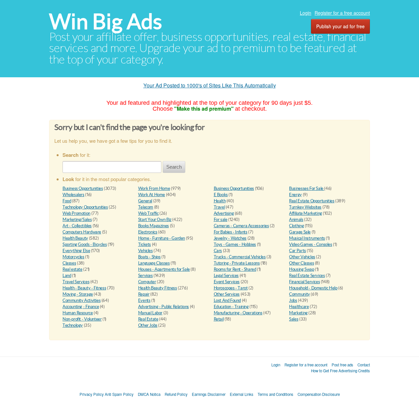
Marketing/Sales (77, 219)
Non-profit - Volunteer (82, 319)
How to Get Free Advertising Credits (340, 370)
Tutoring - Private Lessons (237, 263)
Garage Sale (300, 232)
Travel (219, 207)
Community (299, 294)
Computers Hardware (82, 232)
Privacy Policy (92, 394)
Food (67, 200)
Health (220, 200)
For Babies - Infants (230, 232)
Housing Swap (301, 269)
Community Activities (81, 300)
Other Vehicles (302, 256)
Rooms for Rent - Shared (235, 269)
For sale (221, 219)
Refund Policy (176, 394)
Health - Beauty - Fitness (84, 288)
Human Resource (78, 312)
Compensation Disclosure (319, 394)
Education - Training (231, 306)
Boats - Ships (149, 256)
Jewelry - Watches (230, 238)
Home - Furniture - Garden (161, 238)
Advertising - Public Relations (163, 306)
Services (145, 275)
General (145, 200)
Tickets (144, 244)
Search (174, 167)
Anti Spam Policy (119, 394)
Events (144, 300)
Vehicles (145, 250)
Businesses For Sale (306, 188)
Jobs (293, 300)
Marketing (298, 312)
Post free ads (342, 364)
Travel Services (76, 281)
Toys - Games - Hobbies (235, 244)
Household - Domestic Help (313, 288)
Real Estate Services (307, 275)
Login (305, 12)
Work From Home (154, 188)
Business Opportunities (83, 188)
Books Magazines (153, 225)
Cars (218, 250)
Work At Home (151, 194)
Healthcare (299, 306)
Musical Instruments (307, 238)
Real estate (72, 269)
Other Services (227, 294)
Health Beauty (75, 238)
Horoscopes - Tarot (231, 288)
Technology (73, 325)
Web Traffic (148, 213)
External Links (241, 394)
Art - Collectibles (77, 225)
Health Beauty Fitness (157, 288)
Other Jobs (147, 325)
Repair (144, 294)
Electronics (147, 232)
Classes (69, 263)
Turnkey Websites (305, 207)
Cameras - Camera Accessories (241, 225)
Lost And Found (227, 300)
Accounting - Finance (81, 306)
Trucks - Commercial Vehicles (240, 256)
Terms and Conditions (275, 394)
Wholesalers (73, 194)
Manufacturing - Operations (238, 312)
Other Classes (301, 263)
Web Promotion (76, 213)
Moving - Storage (78, 294)
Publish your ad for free (340, 26)
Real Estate (148, 319)
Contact (363, 364)
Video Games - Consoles (310, 244)
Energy (295, 194)
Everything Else (76, 250)
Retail (219, 319)
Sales (293, 319)
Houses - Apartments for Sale (164, 269)
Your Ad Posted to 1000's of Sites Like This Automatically (209, 85)
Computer (147, 281)
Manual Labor (150, 312)
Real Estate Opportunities (311, 200)
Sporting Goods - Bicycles (85, 244)
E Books (221, 194)
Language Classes (154, 263)
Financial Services (304, 281)
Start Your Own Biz (155, 219)
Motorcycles (73, 256)
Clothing (296, 225)
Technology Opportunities (85, 207)
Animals (296, 219)
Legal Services (226, 275)
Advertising (224, 213)
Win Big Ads (105, 21)
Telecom (145, 207)
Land (67, 275)
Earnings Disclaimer (209, 394)
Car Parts (297, 250)
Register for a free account (342, 12)
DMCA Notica (149, 394)
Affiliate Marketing (305, 213)
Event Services (227, 281)
